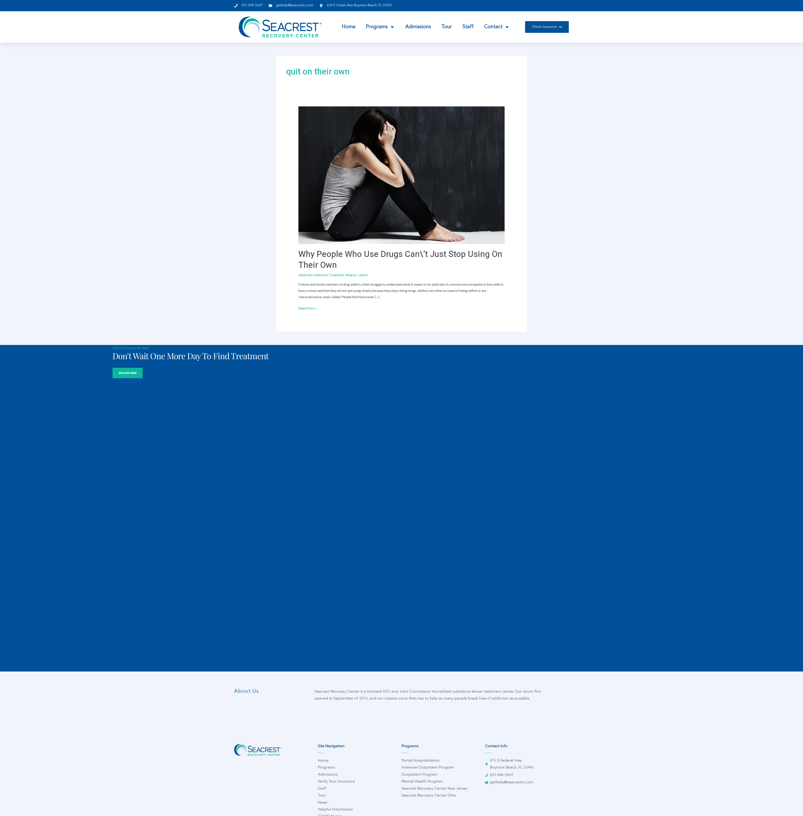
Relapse (351, 275)
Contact (493, 26)
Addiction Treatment (329, 275)
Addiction (305, 275)
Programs (377, 26)
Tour (446, 26)
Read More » (307, 307)
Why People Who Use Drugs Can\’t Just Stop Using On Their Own (400, 259)
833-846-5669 (128, 373)
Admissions (418, 26)
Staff (468, 26)
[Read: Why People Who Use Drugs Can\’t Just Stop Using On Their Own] (401, 175)
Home (348, 26)
